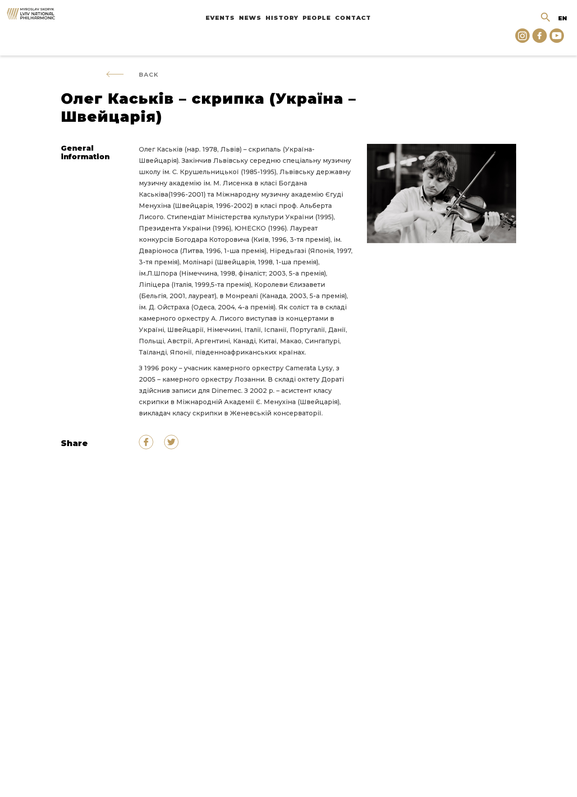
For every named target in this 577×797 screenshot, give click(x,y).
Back (149, 74)
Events (220, 17)
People (316, 17)
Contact (353, 17)
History (282, 17)
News (250, 17)
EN (562, 18)
